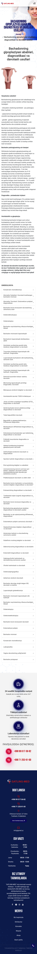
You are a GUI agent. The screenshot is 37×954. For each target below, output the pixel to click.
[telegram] (16, 904)
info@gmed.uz (18, 830)
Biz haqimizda (18, 917)
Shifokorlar (18, 922)
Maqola (18, 931)
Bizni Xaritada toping (18, 820)
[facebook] (13, 904)
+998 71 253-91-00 (22, 760)
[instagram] (20, 904)
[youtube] (23, 904)
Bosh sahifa (19, 940)
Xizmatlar (18, 926)
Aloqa (18, 935)
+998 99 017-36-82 (22, 751)
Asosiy (18, 34)
